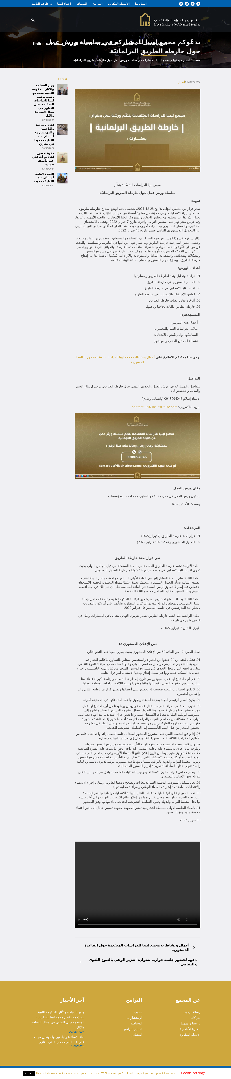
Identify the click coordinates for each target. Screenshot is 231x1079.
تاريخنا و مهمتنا (190, 1023)
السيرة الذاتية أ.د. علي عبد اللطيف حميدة (44, 177)
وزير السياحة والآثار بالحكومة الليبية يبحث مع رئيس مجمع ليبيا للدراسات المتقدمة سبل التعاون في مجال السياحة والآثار (43, 100)
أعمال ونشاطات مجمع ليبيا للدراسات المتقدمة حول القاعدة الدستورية (136, 947)
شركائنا (195, 1017)
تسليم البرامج (133, 1029)
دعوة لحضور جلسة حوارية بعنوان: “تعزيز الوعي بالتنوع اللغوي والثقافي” (143, 962)
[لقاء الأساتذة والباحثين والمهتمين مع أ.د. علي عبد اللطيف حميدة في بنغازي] (62, 129)
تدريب (138, 1012)
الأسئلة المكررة (190, 1034)
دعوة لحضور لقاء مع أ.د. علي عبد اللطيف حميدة (43, 158)
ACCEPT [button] (29, 1074)
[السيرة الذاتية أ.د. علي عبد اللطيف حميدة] (62, 178)
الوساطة (136, 1023)
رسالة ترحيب (191, 1012)
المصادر (137, 1034)
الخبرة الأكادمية (190, 1029)
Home (196, 60)
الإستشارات (134, 1017)
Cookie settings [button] (193, 1074)
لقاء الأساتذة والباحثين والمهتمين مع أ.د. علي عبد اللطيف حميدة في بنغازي (44, 134)
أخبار (186, 60)
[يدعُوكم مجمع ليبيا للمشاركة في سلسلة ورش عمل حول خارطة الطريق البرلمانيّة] (137, 130)
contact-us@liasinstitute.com (154, 407)
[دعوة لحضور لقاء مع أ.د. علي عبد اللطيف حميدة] (62, 157)
